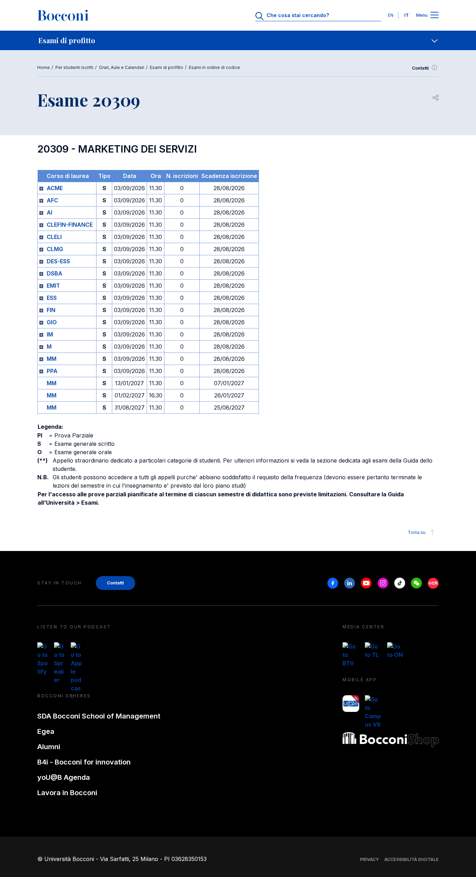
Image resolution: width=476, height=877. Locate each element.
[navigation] (238, 40)
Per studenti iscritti (74, 67)
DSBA (54, 273)
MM (51, 358)
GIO (52, 322)
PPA (52, 370)
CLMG (55, 249)
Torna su (416, 532)
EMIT (53, 285)
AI (49, 212)
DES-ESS (58, 261)
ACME (55, 188)
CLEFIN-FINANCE (70, 224)
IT (406, 15)
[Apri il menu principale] (434, 15)
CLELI (54, 236)
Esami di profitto (166, 67)
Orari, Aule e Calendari (121, 67)
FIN (51, 309)
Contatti (420, 68)
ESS (52, 297)
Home (43, 67)
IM (50, 334)
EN (390, 15)
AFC (52, 200)
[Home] (63, 15)
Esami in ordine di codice (214, 67)
